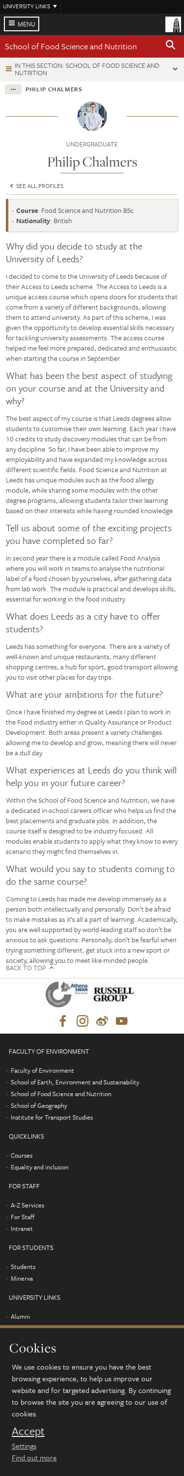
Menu (26, 24)
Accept (28, 1431)
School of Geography (39, 1105)
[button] (170, 46)
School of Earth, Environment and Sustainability (75, 1082)
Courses (21, 1155)
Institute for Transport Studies (52, 1117)
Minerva (22, 1278)
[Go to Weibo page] (102, 1021)
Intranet (22, 1228)
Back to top (26, 968)
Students (23, 1266)
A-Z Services (27, 1205)
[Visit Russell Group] (115, 996)
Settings (24, 1445)
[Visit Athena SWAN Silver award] (68, 996)
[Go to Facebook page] (63, 1021)
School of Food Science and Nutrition (71, 46)
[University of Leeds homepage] (173, 23)
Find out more (34, 1457)
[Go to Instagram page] (82, 1021)
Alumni (20, 1316)
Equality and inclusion (40, 1167)
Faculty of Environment (42, 1070)
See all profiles (39, 185)
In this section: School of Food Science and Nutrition (87, 69)
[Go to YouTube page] (122, 1021)
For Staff (22, 1217)
